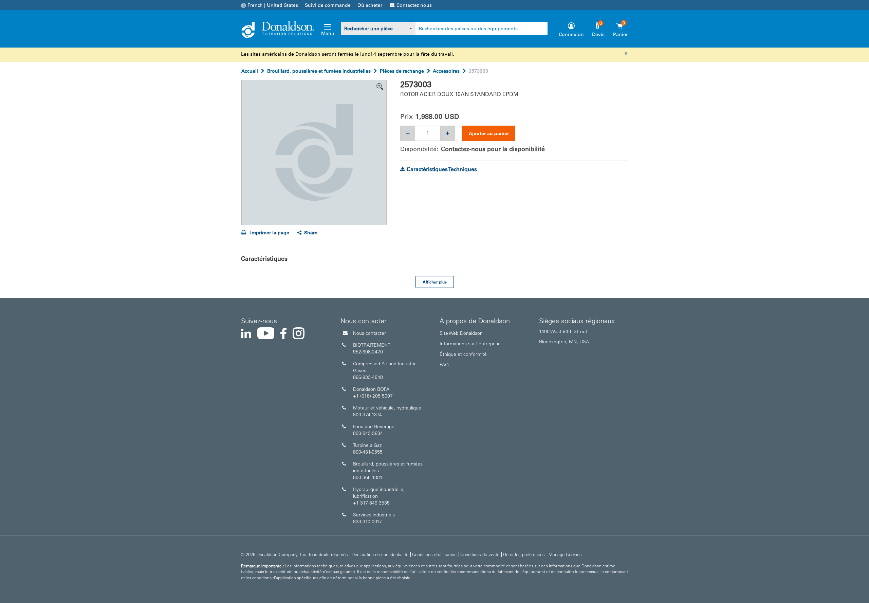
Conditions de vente (479, 554)
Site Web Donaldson (461, 333)
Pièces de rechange (402, 71)
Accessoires (446, 71)
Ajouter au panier (489, 133)
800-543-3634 (368, 433)
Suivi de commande (328, 5)
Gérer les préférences (524, 554)
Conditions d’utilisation (434, 554)
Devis (598, 34)
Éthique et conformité (463, 354)
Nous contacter (369, 333)
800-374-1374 (367, 415)
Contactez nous (414, 5)
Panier (620, 34)
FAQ (444, 365)
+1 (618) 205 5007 (373, 396)
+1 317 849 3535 (371, 503)
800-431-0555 (368, 452)
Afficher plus (435, 282)
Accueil (249, 71)
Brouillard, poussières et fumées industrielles (319, 71)
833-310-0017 (367, 521)
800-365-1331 (368, 477)
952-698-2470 (368, 352)
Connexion (571, 34)
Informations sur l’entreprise (470, 344)
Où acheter (369, 5)
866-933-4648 (368, 377)
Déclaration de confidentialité (380, 554)
